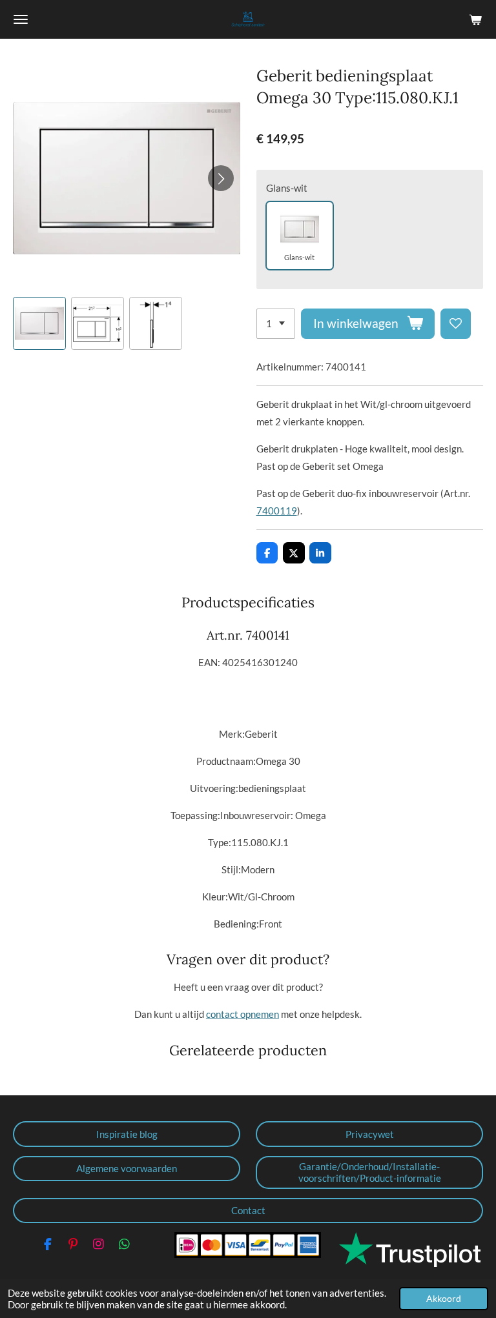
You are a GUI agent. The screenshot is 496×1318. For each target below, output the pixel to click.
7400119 (276, 510)
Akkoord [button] (443, 1298)
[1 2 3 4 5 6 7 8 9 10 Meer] (275, 324)
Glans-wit (286, 188)
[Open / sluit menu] (20, 19)
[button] (39, 323)
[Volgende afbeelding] (221, 178)
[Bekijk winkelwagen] (475, 19)
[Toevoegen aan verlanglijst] (455, 324)
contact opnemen (242, 1014)
